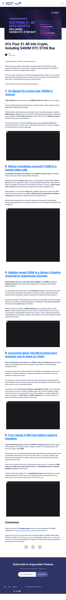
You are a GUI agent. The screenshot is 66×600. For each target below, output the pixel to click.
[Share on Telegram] (33, 547)
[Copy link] (40, 547)
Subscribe (42, 574)
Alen (10, 53)
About (9, 586)
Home (5, 586)
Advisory (15, 586)
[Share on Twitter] (26, 547)
